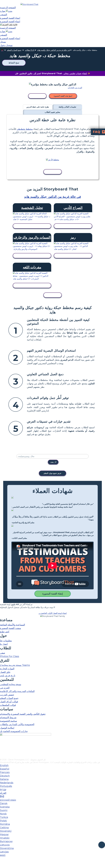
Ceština (4, 827)
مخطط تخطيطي (25, 129)
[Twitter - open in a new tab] (1, 752)
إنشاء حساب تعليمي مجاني (75, 73)
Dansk (3, 803)
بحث (52, 462)
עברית (3, 789)
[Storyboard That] (29, 4)
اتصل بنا (4, 644)
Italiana (4, 779)
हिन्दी (2, 796)
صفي (2, 652)
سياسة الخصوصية (8, 721)
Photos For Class (9, 656)
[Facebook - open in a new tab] (1, 744)
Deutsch (5, 775)
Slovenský (6, 831)
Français (5, 772)
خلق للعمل (5, 672)
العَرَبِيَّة (3, 793)
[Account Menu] (8, 24)
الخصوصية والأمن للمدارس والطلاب (17, 724)
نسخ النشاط (14, 63)
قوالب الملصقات (8, 705)
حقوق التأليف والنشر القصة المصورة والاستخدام (23, 714)
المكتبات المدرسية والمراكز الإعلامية (17, 691)
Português (6, 786)
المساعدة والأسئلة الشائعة (12, 624)
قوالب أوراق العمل (9, 701)
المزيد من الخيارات (75, 87)
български (6, 841)
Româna (5, 824)
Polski (3, 820)
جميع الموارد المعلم (14, 50)
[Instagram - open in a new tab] (1, 748)
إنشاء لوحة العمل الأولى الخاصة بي (53, 613)
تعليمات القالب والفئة (67, 107)
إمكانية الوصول (7, 727)
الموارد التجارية (7, 668)
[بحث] (9, 11)
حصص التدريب (7, 694)
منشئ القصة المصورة (10, 628)
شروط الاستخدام (8, 717)
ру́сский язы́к (8, 800)
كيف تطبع (4, 631)
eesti (3, 855)
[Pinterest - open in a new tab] (1, 756)
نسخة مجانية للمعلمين (10, 684)
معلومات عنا (6, 640)
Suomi (3, 810)
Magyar (4, 834)
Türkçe (4, 817)
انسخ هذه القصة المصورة (63, 96)
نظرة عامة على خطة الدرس (37, 107)
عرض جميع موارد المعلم (52, 473)
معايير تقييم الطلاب (52, 112)
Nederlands (6, 782)
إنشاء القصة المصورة (52, 593)
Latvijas (4, 851)
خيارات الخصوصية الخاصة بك (14, 731)
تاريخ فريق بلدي (7, 675)
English (4, 765)
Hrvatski (4, 838)
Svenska (5, 806)
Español (4, 768)
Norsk (3, 813)
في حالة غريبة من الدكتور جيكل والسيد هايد (53, 50)
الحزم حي (4, 687)
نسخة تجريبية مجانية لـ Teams (15, 665)
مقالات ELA (29, 50)
